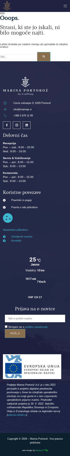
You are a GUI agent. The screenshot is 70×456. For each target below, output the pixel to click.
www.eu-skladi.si (17, 414)
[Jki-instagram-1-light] (16, 125)
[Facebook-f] (6, 125)
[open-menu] (64, 6)
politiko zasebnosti (36, 326)
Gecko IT (40, 450)
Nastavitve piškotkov (15, 229)
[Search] (43, 56)
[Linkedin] (26, 125)
